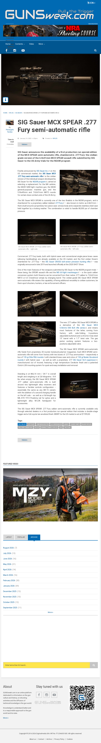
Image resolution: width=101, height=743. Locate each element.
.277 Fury (59, 203)
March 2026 (8, 575)
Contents (19, 44)
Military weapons (25, 427)
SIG (61, 427)
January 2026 (9, 586)
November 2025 (9, 597)
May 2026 (7, 564)
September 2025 (10, 608)
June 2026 (7, 559)
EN (92, 2)
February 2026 (9, 580)
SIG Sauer (22, 424)
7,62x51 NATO (75, 424)
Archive (35, 537)
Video (31, 44)
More (41, 44)
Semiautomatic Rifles (49, 427)
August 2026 (8, 548)
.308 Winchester (43, 424)
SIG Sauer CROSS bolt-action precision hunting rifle (69, 262)
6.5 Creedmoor (56, 424)
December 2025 (9, 591)
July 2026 (7, 553)
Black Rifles (86, 424)
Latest (9, 537)
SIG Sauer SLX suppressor (85, 360)
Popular (21, 537)
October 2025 (8, 602)
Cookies (70, 739)
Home (8, 44)
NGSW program (40, 182)
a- (9, 33)
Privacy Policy (59, 739)
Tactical (67, 427)
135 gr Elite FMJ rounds (34, 357)
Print (12, 28)
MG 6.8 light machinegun (68, 272)
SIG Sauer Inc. (43, 171)
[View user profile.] (10, 122)
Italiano (24, 144)
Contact (41, 739)
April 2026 (7, 570)
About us (32, 739)
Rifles (55, 138)
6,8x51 (66, 424)
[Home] (49, 13)
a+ (12, 32)
